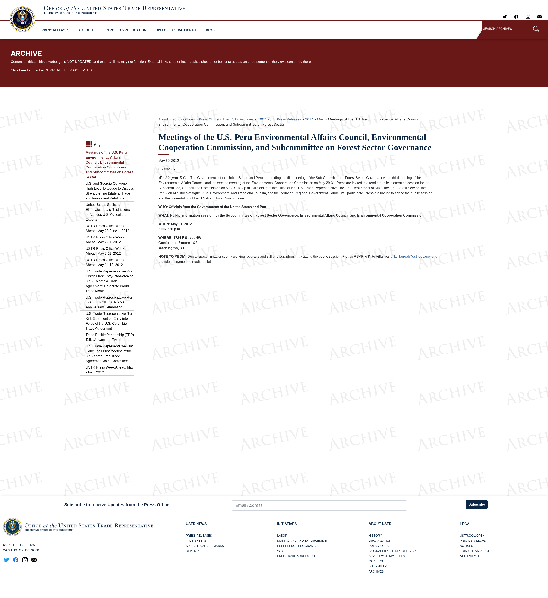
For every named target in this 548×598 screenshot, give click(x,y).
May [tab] (96, 145)
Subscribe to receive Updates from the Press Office (116, 504)
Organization (380, 540)
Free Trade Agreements (297, 556)
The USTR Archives (238, 119)
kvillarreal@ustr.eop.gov (412, 256)
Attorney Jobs (472, 556)
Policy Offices (183, 119)
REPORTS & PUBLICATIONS (127, 30)
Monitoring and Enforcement (302, 540)
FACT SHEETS (87, 30)
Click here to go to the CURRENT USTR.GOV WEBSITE (54, 70)
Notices (466, 545)
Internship (378, 566)
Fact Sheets (196, 540)
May (320, 119)
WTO (280, 551)
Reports (193, 551)
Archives (376, 571)
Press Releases (199, 535)
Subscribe (476, 504)
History (375, 535)
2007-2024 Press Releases (279, 119)
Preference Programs (296, 545)
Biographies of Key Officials (393, 551)
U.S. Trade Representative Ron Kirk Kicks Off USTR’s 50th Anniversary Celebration (109, 302)
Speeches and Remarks (205, 545)
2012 (309, 119)
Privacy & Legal (473, 540)
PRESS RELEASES (55, 30)
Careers (376, 561)
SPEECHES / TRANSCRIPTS (177, 30)
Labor (282, 535)
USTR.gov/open (472, 535)
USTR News (196, 524)
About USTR (380, 524)
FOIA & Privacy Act (475, 551)
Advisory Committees (387, 556)
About (163, 119)
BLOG (210, 30)
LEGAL (466, 524)
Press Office (209, 119)
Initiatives (287, 524)
